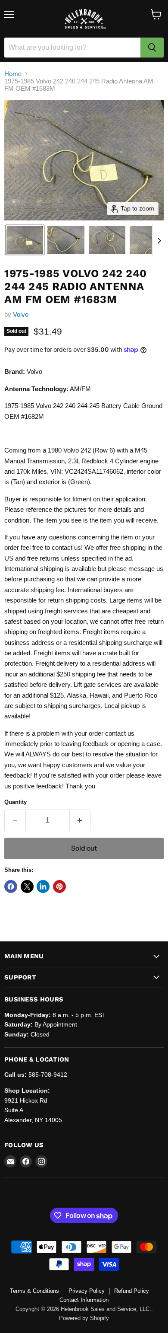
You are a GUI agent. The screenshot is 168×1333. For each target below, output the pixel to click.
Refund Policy (131, 1291)
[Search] (152, 47)
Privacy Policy (86, 1291)
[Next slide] (159, 240)
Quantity (15, 802)
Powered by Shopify (84, 1318)
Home (13, 73)
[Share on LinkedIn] (43, 886)
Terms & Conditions (34, 1291)
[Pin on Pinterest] (59, 886)
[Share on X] (27, 886)
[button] (25, 240)
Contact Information (84, 1300)
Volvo (20, 314)
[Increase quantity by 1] (80, 820)
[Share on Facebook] (10, 886)
